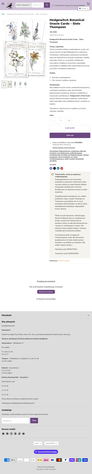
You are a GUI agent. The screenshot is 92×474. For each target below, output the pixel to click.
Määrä (52, 115)
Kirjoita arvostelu (46, 292)
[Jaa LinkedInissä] (58, 168)
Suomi (37, 443)
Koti (3, 14)
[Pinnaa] (61, 168)
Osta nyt (69, 135)
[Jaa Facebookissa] (51, 168)
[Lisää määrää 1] (69, 120)
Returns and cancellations (46, 467)
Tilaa (34, 420)
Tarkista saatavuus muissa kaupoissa (63, 147)
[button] (84, 8)
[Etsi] (47, 5)
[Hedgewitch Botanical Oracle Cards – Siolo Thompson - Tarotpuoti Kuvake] (4, 84)
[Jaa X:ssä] (54, 168)
